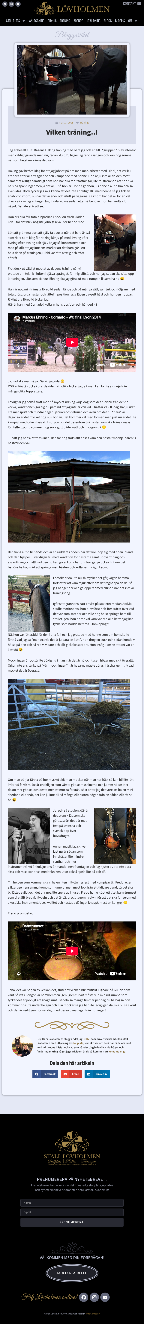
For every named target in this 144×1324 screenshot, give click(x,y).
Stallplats (13, 20)
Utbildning (93, 20)
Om (130, 20)
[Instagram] (11, 4)
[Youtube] (18, 4)
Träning (65, 20)
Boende (78, 20)
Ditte (87, 1039)
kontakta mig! (117, 1052)
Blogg (108, 20)
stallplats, (78, 1043)
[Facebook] (5, 4)
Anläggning (36, 20)
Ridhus (52, 20)
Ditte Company (93, 1313)
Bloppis (120, 20)
